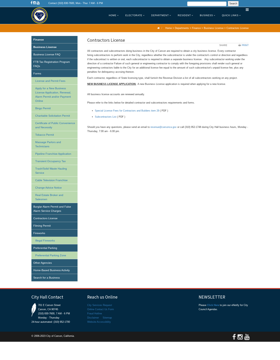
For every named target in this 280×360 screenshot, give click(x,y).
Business (206, 15)
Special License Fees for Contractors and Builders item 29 (127, 110)
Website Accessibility (99, 321)
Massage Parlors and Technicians (48, 144)
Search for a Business (46, 277)
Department (160, 15)
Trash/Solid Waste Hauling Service (51, 170)
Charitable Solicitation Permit (52, 115)
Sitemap (107, 317)
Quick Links (230, 15)
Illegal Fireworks (45, 240)
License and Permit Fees (50, 80)
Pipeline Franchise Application (53, 153)
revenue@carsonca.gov (163, 127)
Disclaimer (93, 317)
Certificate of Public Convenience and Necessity (55, 125)
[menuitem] (54, 39)
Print (245, 45)
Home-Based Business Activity (51, 270)
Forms (37, 73)
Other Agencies (42, 262)
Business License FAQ (46, 54)
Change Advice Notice (48, 187)
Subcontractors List (105, 116)
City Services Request (99, 305)
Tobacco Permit (44, 134)
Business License (213, 28)
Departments (182, 28)
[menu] (54, 159)
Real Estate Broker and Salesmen (49, 197)
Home (112, 15)
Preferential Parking (45, 247)
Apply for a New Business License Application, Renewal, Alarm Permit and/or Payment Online (53, 94)
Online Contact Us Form (100, 309)
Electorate (133, 15)
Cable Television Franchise (51, 180)
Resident (184, 15)
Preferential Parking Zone (50, 255)
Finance (196, 28)
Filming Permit (42, 225)
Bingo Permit (43, 108)
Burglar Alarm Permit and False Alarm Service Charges (52, 208)
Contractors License (237, 28)
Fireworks (39, 233)
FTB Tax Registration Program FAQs (51, 64)
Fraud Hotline (94, 313)
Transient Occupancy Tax (50, 161)
